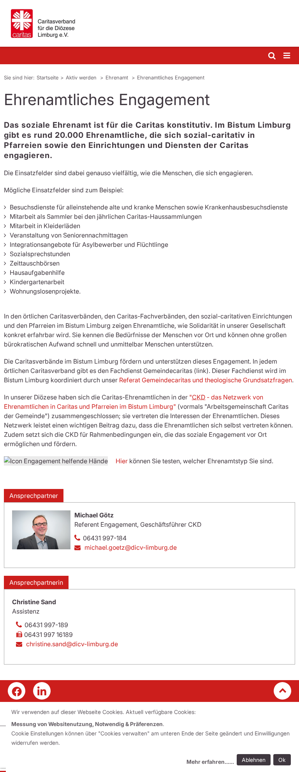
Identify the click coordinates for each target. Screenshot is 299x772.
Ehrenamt (118, 77)
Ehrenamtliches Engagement (170, 77)
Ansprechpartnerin (36, 582)
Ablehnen (254, 759)
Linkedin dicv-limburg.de (42, 691)
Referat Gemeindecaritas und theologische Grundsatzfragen (205, 380)
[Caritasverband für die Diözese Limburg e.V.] (149, 23)
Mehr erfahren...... (210, 761)
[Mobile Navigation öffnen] (287, 56)
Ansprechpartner (33, 495)
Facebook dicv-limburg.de (16, 691)
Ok (282, 759)
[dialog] (152, 738)
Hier (122, 461)
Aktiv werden (82, 77)
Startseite (47, 77)
